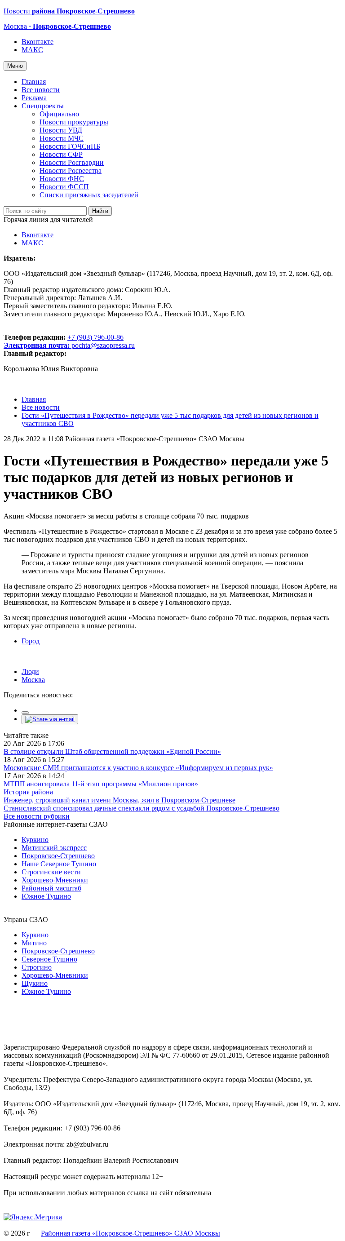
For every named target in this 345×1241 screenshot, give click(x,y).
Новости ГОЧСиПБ (70, 146)
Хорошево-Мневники (55, 880)
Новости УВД (61, 130)
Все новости (41, 89)
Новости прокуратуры (74, 122)
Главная (34, 81)
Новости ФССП (64, 187)
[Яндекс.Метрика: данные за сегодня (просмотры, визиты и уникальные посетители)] (33, 1217)
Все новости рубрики (37, 816)
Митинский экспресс (54, 847)
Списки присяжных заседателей (89, 195)
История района (28, 792)
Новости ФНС (62, 178)
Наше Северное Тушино (59, 864)
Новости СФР (61, 154)
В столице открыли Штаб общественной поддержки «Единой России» (112, 751)
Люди (30, 671)
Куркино (35, 839)
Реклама (34, 98)
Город (31, 641)
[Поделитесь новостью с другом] (50, 719)
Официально (59, 114)
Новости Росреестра (71, 170)
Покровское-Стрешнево (58, 856)
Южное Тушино (46, 896)
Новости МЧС (62, 138)
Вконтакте (37, 41)
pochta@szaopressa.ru (103, 345)
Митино (34, 943)
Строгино (37, 967)
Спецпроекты (43, 106)
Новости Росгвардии (72, 162)
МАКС (32, 49)
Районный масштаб (51, 888)
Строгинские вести (51, 872)
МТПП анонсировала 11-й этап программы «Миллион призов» (101, 784)
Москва (33, 679)
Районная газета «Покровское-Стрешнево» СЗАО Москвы (130, 1233)
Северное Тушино (49, 959)
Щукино (35, 983)
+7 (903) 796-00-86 (64, 341)
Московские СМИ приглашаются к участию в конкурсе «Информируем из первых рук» (138, 767)
